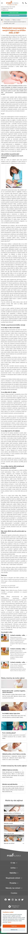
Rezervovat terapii (14, 12)
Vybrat (9, 922)
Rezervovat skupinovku (14, 15)
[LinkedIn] (16, 899)
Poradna (7, 20)
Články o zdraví (16, 20)
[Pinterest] (19, 900)
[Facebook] (5, 899)
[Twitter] (22, 899)
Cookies (14, 893)
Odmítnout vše (14, 929)
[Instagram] (12, 899)
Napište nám (5, 10)
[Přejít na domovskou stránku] (12, 2)
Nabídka (13, 873)
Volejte (4, 8)
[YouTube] (9, 899)
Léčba (12, 868)
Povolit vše (14, 926)
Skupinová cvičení (13, 878)
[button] (2, 3)
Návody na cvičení (13, 888)
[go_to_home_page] (14, 855)
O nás (13, 863)
